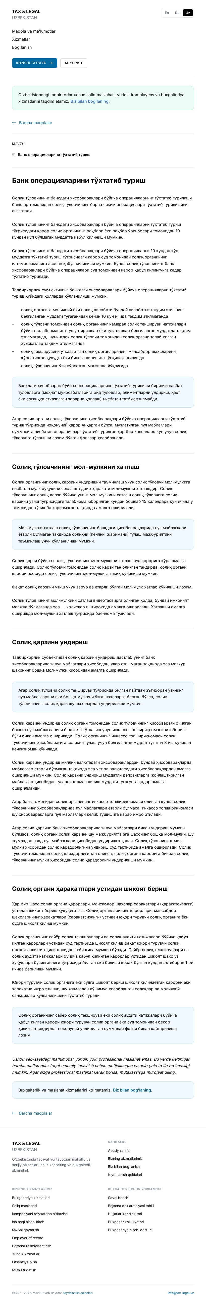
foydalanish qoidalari (125, 1174)
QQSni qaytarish (25, 1230)
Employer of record (27, 1238)
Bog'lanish (22, 47)
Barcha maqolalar (35, 122)
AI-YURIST (74, 63)
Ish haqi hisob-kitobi (28, 1222)
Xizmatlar (21, 39)
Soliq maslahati (24, 1206)
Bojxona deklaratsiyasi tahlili (131, 1206)
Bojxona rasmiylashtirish (31, 1246)
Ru (177, 13)
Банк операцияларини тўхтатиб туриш (54, 154)
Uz (188, 13)
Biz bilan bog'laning (90, 101)
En (167, 13)
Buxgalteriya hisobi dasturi (129, 1230)
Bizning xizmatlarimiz (125, 1158)
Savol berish (118, 1197)
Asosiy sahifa (119, 1150)
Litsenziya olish (24, 1262)
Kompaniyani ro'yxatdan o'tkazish (40, 1214)
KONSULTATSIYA (31, 63)
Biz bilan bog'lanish (124, 1166)
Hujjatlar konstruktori (125, 1214)
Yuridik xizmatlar (25, 1254)
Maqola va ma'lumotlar (34, 31)
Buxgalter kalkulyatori (126, 1222)
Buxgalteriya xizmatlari (30, 1197)
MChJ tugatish (24, 1270)
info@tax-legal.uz (181, 1293)
